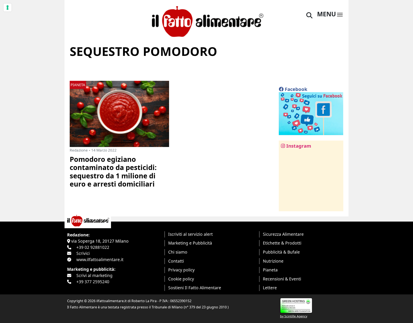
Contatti (176, 261)
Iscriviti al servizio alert (190, 234)
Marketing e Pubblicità (190, 243)
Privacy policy (181, 270)
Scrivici (83, 253)
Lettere (270, 288)
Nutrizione (273, 261)
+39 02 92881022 (92, 247)
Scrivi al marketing (94, 275)
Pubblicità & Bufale (281, 252)
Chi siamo (177, 252)
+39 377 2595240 (92, 282)
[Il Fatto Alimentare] (206, 21)
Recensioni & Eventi (282, 279)
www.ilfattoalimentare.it (99, 259)
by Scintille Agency (293, 316)
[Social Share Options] (285, 205)
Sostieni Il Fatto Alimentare (194, 288)
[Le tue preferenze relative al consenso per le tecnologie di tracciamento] (7, 7)
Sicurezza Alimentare (283, 234)
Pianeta (270, 270)
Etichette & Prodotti (282, 243)
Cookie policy (181, 279)
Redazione (79, 150)
